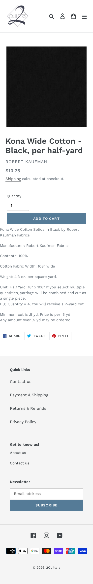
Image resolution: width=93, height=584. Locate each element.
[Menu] (84, 16)
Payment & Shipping (29, 395)
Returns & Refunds (28, 408)
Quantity (14, 196)
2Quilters (53, 567)
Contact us (20, 381)
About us (18, 452)
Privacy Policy (23, 421)
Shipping (13, 179)
